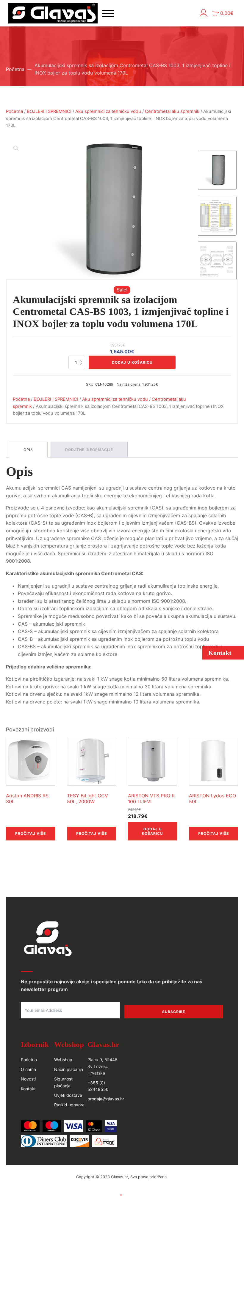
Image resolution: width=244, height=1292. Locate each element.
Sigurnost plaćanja (63, 1082)
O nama (28, 1069)
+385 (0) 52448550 (98, 1086)
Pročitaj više (30, 833)
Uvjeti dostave (68, 1095)
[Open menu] (108, 13)
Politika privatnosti (142, 1194)
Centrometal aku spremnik (172, 111)
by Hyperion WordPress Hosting (122, 1183)
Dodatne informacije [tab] (89, 449)
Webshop (63, 1059)
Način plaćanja (68, 1069)
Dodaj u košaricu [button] (152, 831)
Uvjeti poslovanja (101, 1194)
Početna (15, 69)
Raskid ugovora (69, 1104)
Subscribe (173, 1011)
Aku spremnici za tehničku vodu (108, 111)
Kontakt (28, 1088)
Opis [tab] (28, 449)
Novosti (28, 1078)
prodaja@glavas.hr (105, 1098)
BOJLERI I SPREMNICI (49, 111)
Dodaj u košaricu (132, 362)
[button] (204, 13)
